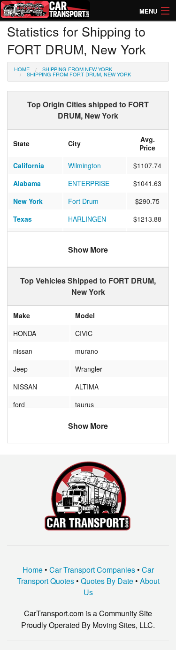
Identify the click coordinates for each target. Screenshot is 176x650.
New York (28, 201)
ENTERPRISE (88, 183)
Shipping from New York (77, 69)
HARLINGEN (87, 219)
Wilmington (84, 165)
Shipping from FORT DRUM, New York (79, 74)
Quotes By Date (107, 580)
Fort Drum (83, 201)
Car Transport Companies (92, 569)
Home (22, 69)
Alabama (27, 183)
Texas (22, 219)
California (28, 165)
